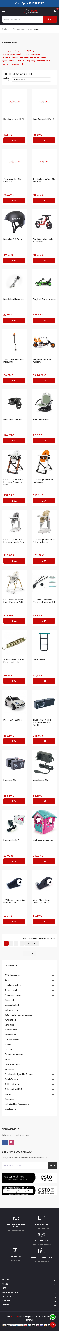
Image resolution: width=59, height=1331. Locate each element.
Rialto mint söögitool (42, 419)
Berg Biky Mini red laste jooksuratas (43, 240)
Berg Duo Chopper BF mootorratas (42, 360)
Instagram (11, 1142)
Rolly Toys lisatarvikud (11, 54)
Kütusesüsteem (12, 1040)
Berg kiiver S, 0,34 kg (12, 239)
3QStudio (15, 1316)
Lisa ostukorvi (14, 141)
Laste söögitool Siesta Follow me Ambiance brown (13, 482)
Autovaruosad (11, 1030)
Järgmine (32, 943)
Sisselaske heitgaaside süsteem (19, 1074)
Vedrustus (9, 1069)
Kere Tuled (9, 1025)
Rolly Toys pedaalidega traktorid (15, 51)
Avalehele (11, 965)
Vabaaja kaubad (12, 1005)
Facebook (5, 1142)
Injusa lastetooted (9, 61)
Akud (7, 980)
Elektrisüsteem (11, 1010)
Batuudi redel (39, 660)
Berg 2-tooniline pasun (13, 299)
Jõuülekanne (10, 1109)
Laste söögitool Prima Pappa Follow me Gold (13, 601)
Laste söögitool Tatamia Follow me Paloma (44, 541)
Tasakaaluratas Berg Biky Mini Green (44, 180)
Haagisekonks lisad (13, 985)
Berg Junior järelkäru (12, 419)
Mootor (8, 1094)
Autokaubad (10, 1020)
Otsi (50, 19)
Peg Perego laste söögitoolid (38, 61)
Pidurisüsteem (11, 1079)
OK (29, 954)
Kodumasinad (11, 990)
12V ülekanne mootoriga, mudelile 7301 (14, 901)
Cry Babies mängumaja (43, 840)
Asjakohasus (31, 79)
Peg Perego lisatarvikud (31, 54)
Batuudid (22, 61)
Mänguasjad (34, 51)
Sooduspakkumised (13, 995)
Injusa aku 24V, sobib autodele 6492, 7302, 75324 (42, 722)
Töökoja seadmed (12, 975)
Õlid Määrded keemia (14, 1054)
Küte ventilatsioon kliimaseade (18, 1015)
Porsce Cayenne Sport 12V (13, 721)
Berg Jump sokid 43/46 (13, 119)
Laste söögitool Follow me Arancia (43, 480)
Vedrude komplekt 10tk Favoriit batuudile (13, 661)
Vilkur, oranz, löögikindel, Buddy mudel (13, 360)
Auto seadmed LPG (13, 1089)
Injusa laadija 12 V (11, 840)
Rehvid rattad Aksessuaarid (17, 1104)
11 (22, 943)
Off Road (8, 1049)
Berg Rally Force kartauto (44, 299)
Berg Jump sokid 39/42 (43, 119)
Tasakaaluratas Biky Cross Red (12, 180)
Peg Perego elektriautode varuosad (34, 57)
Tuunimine (9, 1099)
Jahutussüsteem (12, 1064)
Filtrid (7, 1059)
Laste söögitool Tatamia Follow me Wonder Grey (14, 541)
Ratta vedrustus (12, 1084)
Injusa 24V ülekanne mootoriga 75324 (41, 901)
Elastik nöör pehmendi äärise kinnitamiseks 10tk (44, 601)
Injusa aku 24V (9, 780)
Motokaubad (10, 1035)
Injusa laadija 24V (40, 780)
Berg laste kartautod (10, 57)
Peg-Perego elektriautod (12, 64)
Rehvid (8, 1045)
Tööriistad (9, 1000)
